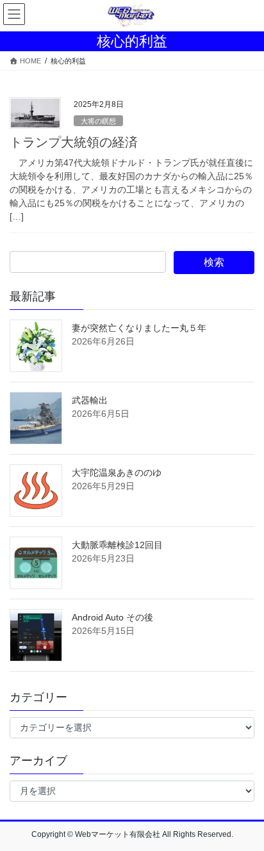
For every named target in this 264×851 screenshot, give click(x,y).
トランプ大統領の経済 (74, 142)
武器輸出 (90, 400)
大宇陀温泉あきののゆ (116, 472)
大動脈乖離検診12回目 (117, 545)
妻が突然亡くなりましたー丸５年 (139, 328)
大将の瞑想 (98, 121)
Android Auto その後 (112, 617)
